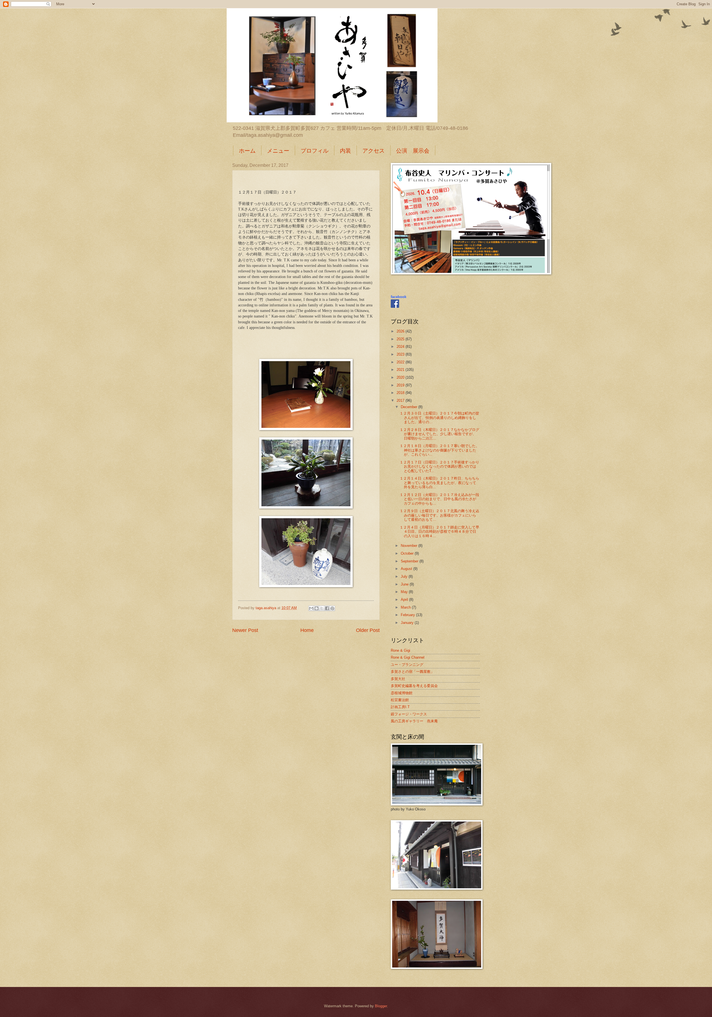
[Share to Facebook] (327, 608)
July (405, 576)
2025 (401, 339)
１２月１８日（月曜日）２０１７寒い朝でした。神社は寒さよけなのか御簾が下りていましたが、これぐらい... (439, 450)
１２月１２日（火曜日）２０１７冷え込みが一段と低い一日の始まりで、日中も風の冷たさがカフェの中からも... (439, 499)
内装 (345, 150)
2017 (401, 400)
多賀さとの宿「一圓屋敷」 (412, 671)
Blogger (381, 1006)
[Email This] (311, 608)
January (408, 623)
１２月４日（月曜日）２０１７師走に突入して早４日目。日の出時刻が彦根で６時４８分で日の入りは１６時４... (439, 531)
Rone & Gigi (400, 650)
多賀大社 (398, 679)
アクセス (373, 150)
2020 (401, 377)
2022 (401, 362)
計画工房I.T (400, 707)
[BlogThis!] (316, 608)
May (405, 592)
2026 (401, 331)
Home (307, 630)
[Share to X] (322, 608)
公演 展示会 (412, 150)
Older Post (368, 630)
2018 (401, 393)
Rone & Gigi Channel (407, 657)
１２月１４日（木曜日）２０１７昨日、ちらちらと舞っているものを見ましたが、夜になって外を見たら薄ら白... (439, 482)
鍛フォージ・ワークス (409, 714)
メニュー (278, 150)
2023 (401, 354)
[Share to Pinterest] (332, 608)
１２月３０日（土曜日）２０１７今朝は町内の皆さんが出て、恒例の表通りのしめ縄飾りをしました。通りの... (439, 417)
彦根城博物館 (401, 693)
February (408, 615)
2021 (401, 370)
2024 (401, 346)
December (409, 407)
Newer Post (245, 630)
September (410, 561)
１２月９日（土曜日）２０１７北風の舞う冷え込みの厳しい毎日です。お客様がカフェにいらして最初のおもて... (439, 515)
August (407, 569)
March (406, 607)
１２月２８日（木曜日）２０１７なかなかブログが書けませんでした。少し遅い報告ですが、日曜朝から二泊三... (439, 434)
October (408, 553)
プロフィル (314, 150)
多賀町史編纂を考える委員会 (414, 686)
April (405, 599)
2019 (401, 385)
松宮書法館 (400, 700)
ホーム (247, 150)
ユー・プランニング (407, 665)
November (409, 546)
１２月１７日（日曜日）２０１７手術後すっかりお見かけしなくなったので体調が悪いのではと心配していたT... (439, 466)
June (405, 584)
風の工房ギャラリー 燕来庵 (414, 721)
